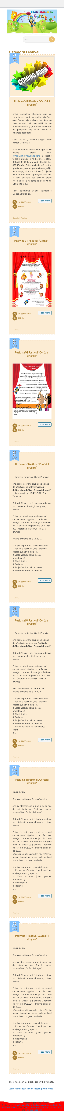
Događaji (16, 218)
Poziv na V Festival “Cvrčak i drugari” (32, 466)
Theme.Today (56, 1107)
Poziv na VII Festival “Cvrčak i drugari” (32, 242)
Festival (24, 218)
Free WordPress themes (37, 1107)
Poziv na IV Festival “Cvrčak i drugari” (32, 622)
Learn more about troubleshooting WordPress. (31, 1088)
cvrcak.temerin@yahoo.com (26, 155)
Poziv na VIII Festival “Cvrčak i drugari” (32, 103)
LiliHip (21, 206)
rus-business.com (34, 1110)
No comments (24, 202)
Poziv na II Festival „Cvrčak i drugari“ (32, 937)
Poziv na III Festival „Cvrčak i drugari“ (32, 781)
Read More (45, 200)
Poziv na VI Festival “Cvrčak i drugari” (32, 354)
